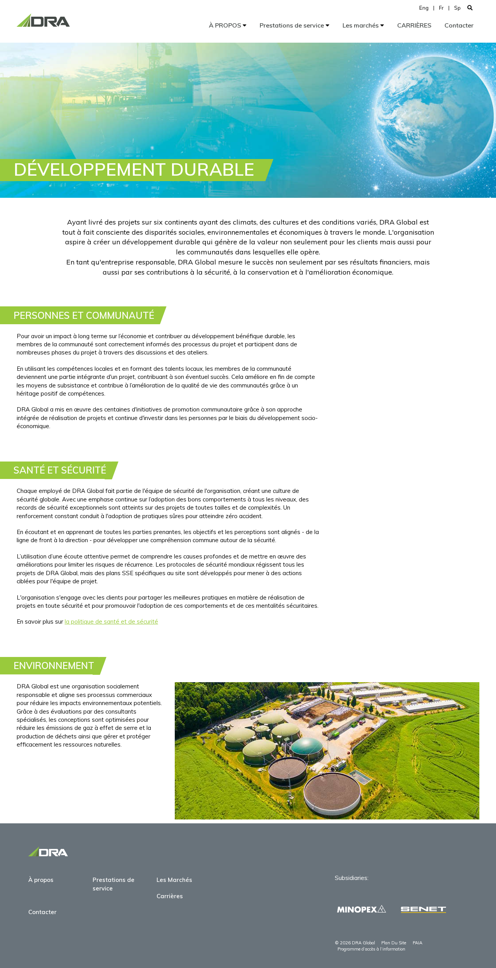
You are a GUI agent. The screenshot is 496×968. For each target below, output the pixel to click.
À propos (40, 879)
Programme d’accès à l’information (371, 949)
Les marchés (361, 25)
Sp (457, 7)
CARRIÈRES (414, 25)
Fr (441, 7)
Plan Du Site (393, 943)
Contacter (459, 25)
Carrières (170, 896)
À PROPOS (226, 25)
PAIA (417, 943)
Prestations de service (293, 25)
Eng (424, 7)
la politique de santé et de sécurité (111, 621)
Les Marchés (174, 879)
